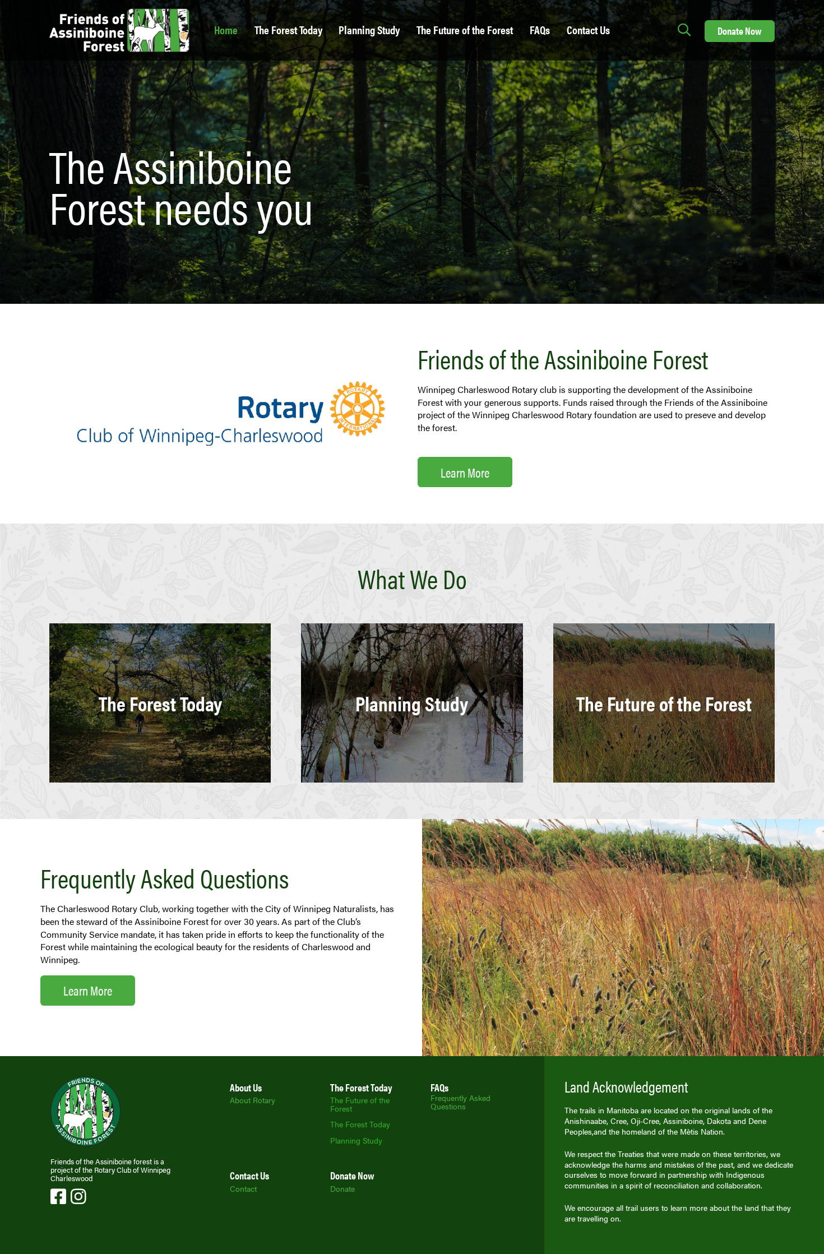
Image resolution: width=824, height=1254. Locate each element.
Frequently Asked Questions (460, 1101)
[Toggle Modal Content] (684, 30)
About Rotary (252, 1099)
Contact (243, 1188)
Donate (342, 1188)
